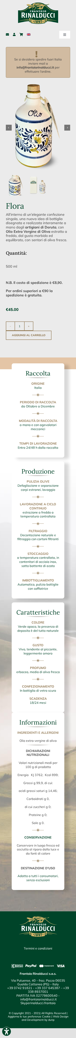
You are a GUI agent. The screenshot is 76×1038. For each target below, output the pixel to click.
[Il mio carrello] (21, 34)
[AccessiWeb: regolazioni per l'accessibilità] (6, 1031)
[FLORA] (38, 128)
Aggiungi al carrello (28, 335)
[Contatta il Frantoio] (7, 34)
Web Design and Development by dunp (45, 1018)
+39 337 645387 (47, 988)
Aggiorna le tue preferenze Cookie (29, 1016)
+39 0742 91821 (19, 988)
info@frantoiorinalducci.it (35, 67)
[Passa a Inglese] (28, 34)
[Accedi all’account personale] (14, 34)
